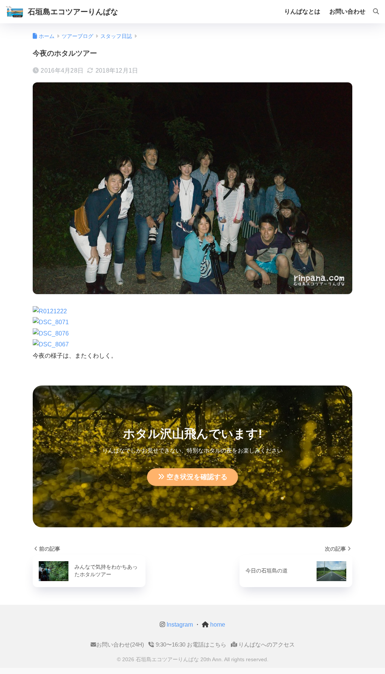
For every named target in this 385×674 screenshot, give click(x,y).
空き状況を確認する (197, 477)
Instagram (179, 624)
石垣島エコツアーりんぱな (73, 12)
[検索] (372, 11)
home (217, 624)
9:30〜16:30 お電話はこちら (190, 645)
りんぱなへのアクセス (266, 645)
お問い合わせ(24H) (120, 645)
